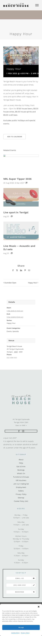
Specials (15, 331)
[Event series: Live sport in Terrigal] (11, 216)
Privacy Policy (25, 633)
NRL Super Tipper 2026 (17, 178)
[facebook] (19, 431)
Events (9, 331)
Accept (21, 627)
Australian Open (10, 282)
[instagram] (23, 431)
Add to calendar (14, 136)
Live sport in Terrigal (15, 212)
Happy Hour (32, 282)
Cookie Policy (15, 633)
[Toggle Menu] (36, 5)
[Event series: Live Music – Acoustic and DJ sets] (11, 253)
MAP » (24, 425)
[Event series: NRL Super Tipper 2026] (26, 182)
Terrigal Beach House (14, 346)
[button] (39, 607)
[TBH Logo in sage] (21, 395)
